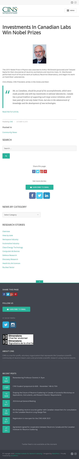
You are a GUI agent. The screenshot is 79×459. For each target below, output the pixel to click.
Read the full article (10, 112)
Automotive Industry (10, 243)
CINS (11, 122)
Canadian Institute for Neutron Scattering (28, 453)
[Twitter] (72, 2)
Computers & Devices (11, 251)
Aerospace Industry (10, 239)
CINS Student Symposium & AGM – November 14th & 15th (35, 386)
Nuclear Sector (8, 267)
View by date (7, 235)
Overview (6, 231)
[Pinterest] (45, 171)
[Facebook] (33, 171)
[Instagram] (75, 2)
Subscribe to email (41, 187)
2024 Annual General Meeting (24, 401)
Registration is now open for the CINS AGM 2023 (31, 418)
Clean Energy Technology (12, 247)
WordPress (14, 456)
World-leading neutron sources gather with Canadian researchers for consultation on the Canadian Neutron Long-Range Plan (44, 411)
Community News (9, 132)
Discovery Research (10, 259)
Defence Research (9, 255)
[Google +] (41, 171)
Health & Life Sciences (11, 263)
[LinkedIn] (46, 195)
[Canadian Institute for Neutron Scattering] (10, 10)
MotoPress (55, 453)
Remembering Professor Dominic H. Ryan (29, 377)
